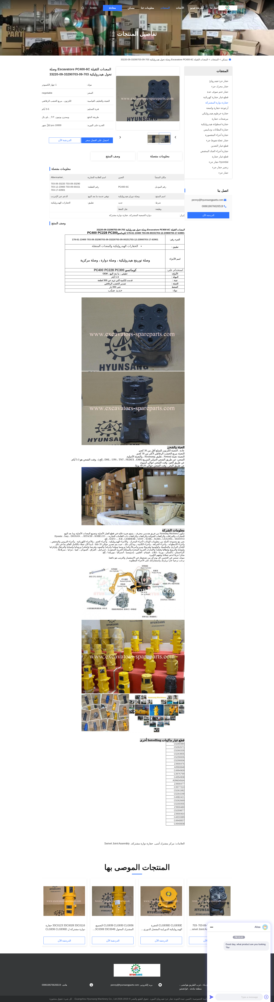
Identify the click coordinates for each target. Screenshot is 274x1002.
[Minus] (211, 927)
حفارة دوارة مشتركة (142, 843)
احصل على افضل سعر (97, 140)
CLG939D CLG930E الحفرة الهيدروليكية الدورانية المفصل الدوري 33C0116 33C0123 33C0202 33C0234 (163, 927)
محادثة (112, 8)
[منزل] (227, 8)
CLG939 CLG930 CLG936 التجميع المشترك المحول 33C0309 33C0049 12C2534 (114, 927)
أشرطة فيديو (197, 8)
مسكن (131, 8)
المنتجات (165, 8)
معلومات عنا (147, 8)
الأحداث (180, 8)
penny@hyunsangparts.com (207, 200)
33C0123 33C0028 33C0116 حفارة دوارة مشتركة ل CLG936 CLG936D (65, 927)
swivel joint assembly (117, 843)
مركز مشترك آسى (164, 843)
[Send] (211, 996)
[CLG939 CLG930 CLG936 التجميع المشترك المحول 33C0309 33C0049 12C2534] (113, 901)
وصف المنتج (113, 156)
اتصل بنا (214, 8)
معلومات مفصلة (160, 156)
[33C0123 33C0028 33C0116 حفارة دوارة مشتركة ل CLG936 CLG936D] (64, 901)
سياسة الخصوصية (201, 999)
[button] (226, 908)
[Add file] (266, 996)
